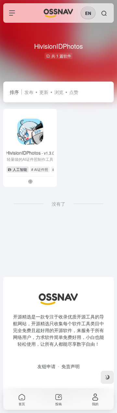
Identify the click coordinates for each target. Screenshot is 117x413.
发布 (28, 92)
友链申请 (46, 366)
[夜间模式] (107, 377)
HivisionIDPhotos (30, 152)
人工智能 (20, 169)
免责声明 (70, 366)
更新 (43, 92)
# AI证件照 (39, 169)
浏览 (58, 92)
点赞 (73, 92)
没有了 (58, 203)
